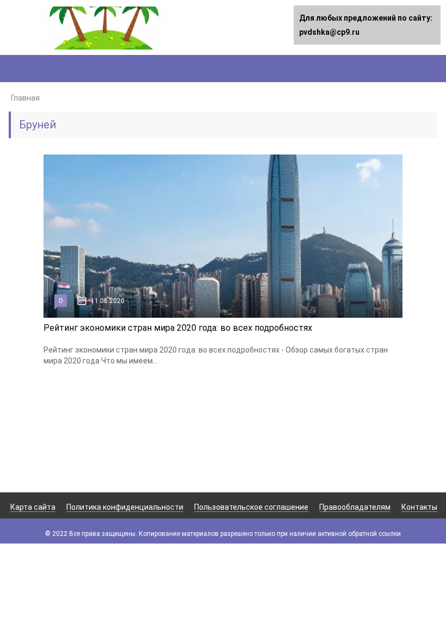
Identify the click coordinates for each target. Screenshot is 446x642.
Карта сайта (32, 507)
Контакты (419, 507)
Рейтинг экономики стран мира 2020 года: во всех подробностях (178, 328)
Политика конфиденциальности (124, 507)
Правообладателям (355, 507)
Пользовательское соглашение (251, 507)
